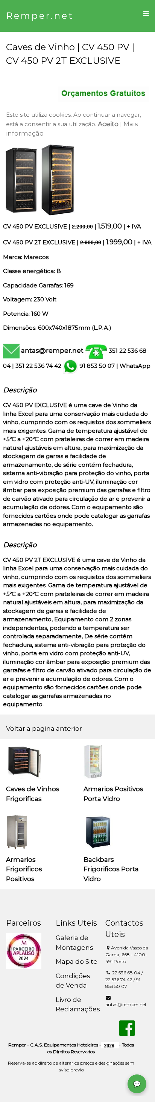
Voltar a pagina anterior (44, 728)
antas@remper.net (52, 350)
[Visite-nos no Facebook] (127, 1032)
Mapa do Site (76, 961)
